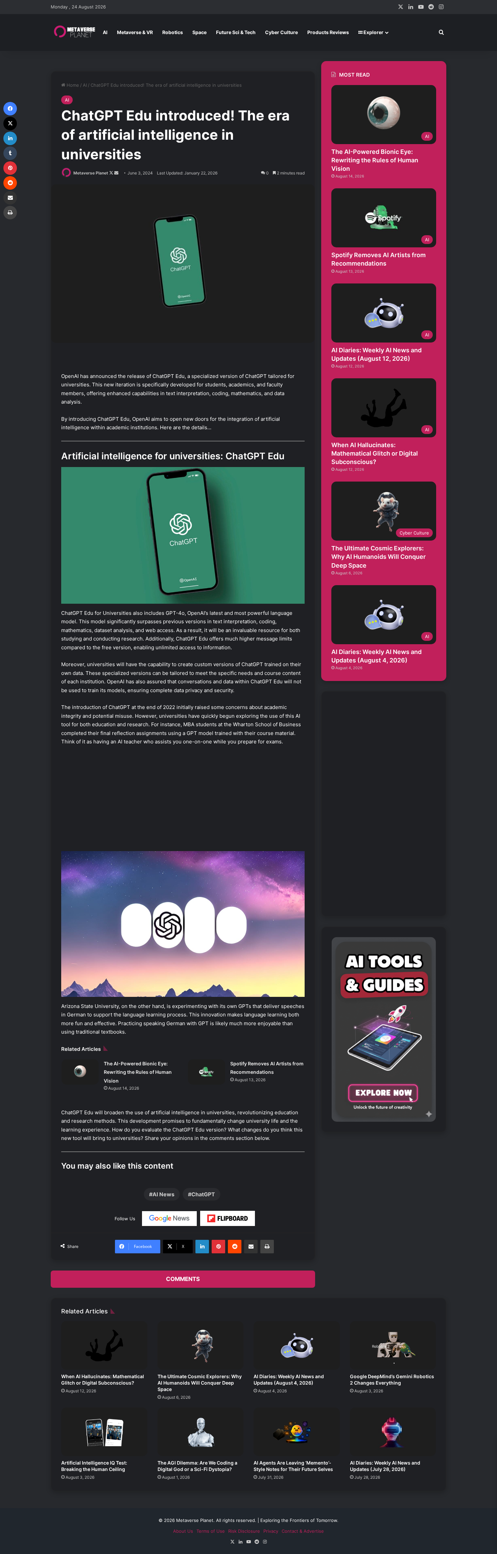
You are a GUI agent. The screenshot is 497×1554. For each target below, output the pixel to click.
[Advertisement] (183, 802)
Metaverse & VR (135, 32)
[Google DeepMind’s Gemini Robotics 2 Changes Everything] (393, 1345)
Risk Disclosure (244, 1531)
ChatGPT (203, 1194)
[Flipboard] (227, 1218)
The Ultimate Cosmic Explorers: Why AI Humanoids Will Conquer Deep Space (378, 557)
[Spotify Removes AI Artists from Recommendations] (206, 1072)
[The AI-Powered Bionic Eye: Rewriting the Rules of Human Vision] (80, 1072)
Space (199, 32)
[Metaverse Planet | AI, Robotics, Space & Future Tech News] (74, 32)
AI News (163, 1194)
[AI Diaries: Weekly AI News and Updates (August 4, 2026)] (297, 1345)
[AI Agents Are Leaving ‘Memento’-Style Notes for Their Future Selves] (297, 1432)
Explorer (372, 32)
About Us (183, 1531)
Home (72, 85)
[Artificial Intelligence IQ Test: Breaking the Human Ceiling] (104, 1432)
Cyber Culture (281, 32)
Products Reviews (328, 32)
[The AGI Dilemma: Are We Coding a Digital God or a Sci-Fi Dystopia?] (201, 1432)
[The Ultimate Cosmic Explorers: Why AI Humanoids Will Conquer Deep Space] (201, 1345)
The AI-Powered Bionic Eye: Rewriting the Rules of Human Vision (138, 1072)
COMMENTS (183, 1279)
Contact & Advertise (303, 1531)
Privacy (270, 1531)
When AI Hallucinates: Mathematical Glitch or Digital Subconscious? (374, 453)
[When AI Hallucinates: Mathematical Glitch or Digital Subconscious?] (104, 1345)
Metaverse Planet (90, 172)
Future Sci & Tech (236, 32)
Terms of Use (210, 1531)
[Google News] (169, 1218)
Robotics (172, 32)
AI (105, 32)
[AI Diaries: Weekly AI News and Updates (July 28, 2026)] (393, 1432)
